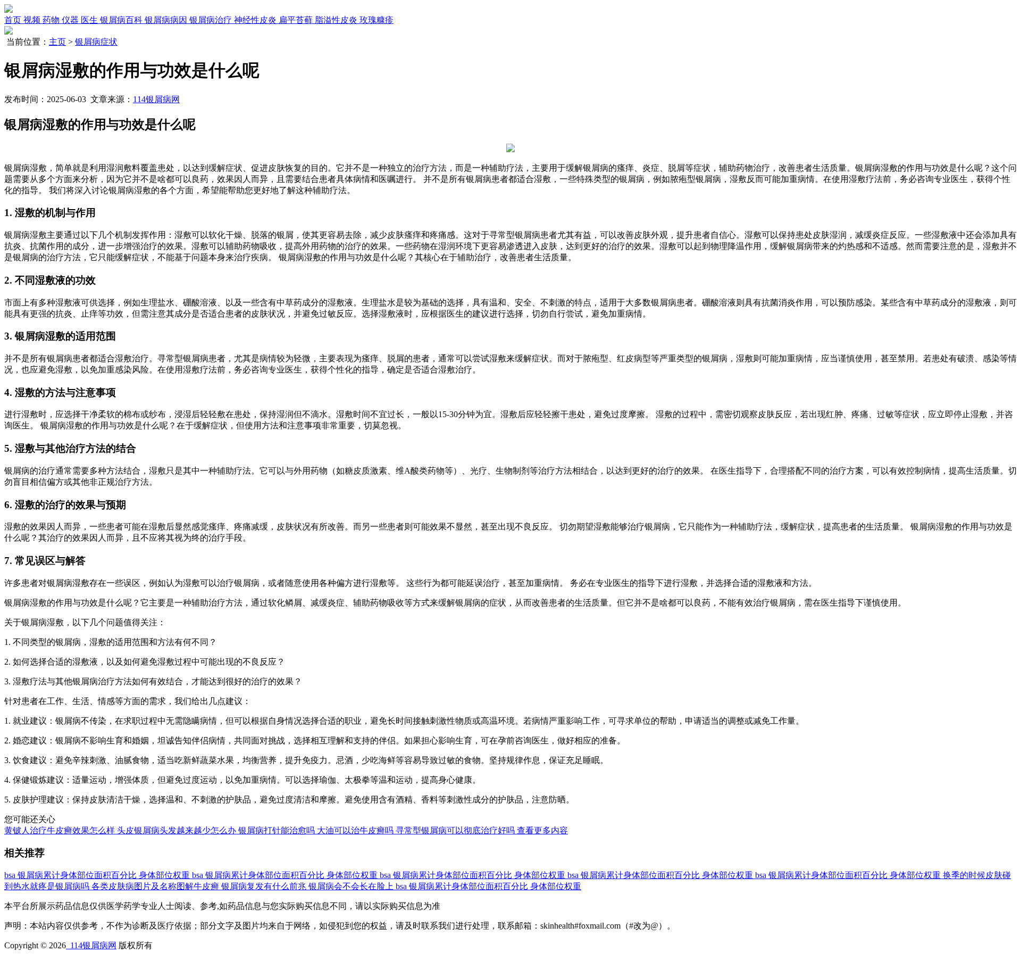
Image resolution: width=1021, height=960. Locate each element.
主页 (57, 41)
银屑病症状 (96, 41)
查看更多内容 (542, 830)
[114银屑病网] (8, 9)
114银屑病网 (156, 99)
